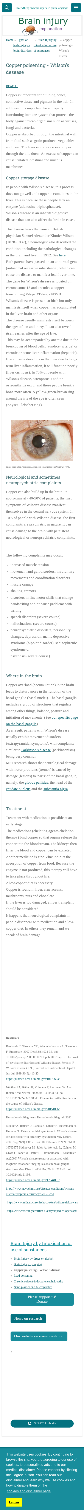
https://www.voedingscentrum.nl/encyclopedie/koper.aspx (42, 1210)
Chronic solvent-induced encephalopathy (38, 1281)
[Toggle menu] (76, 7)
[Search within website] (7, 7)
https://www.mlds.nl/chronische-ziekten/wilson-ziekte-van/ (42, 1202)
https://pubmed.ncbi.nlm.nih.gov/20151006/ (33, 1109)
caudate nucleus (18, 789)
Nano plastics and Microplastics (33, 1287)
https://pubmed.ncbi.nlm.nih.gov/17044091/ (33, 1180)
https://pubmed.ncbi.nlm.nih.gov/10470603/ (33, 1079)
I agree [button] (14, 1502)
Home (9, 40)
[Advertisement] (42, 989)
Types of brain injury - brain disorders (22, 45)
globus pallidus (36, 782)
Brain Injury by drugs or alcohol (33, 1258)
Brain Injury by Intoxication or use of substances (45, 45)
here (62, 255)
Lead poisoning (23, 1275)
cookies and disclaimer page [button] (29, 1491)
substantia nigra (56, 789)
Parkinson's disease (36, 750)
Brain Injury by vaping (28, 1264)
